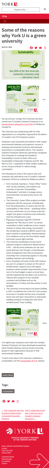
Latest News (8, 375)
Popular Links (20, 9)
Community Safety (8, 457)
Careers (4, 463)
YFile (4, 16)
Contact (4, 448)
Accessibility (6, 461)
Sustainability (8, 391)
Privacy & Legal (7, 459)
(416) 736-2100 (7, 450)
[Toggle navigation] (5, 21)
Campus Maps (6, 453)
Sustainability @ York (28, 361)
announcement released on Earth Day (17, 124)
